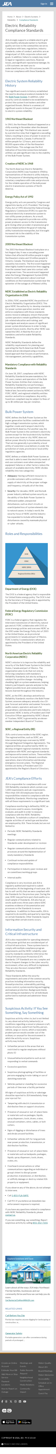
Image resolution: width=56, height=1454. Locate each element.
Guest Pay (43, 1393)
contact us (10, 1215)
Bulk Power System (18, 96)
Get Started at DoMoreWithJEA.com (19, 1300)
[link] (7, 5)
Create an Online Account (9, 1364)
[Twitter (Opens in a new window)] (12, 1401)
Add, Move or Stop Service (9, 1376)
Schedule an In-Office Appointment (45, 1386)
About (18, 17)
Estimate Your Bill (9, 1370)
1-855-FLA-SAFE (20, 1195)
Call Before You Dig (15, 1315)
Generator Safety (13, 1333)
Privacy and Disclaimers (15, 1444)
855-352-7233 (40, 1223)
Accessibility (43, 1379)
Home (9, 17)
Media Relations (27, 1384)
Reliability (11, 20)
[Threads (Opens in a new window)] (7, 1401)
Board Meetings (45, 1371)
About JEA (43, 1367)
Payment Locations (5, 1383)
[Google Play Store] (24, 1422)
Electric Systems (31, 17)
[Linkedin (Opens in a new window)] (21, 1401)
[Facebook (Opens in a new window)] (3, 1401)
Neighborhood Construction (26, 1379)
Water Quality (44, 1363)
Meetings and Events (26, 1364)
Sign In (44, 3)
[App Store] (8, 1422)
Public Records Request (26, 1372)
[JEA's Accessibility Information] (12, 1410)
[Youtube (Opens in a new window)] (25, 1401)
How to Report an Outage (9, 1390)
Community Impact (25, 1390)
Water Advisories (46, 1375)
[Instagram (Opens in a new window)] (16, 1401)
